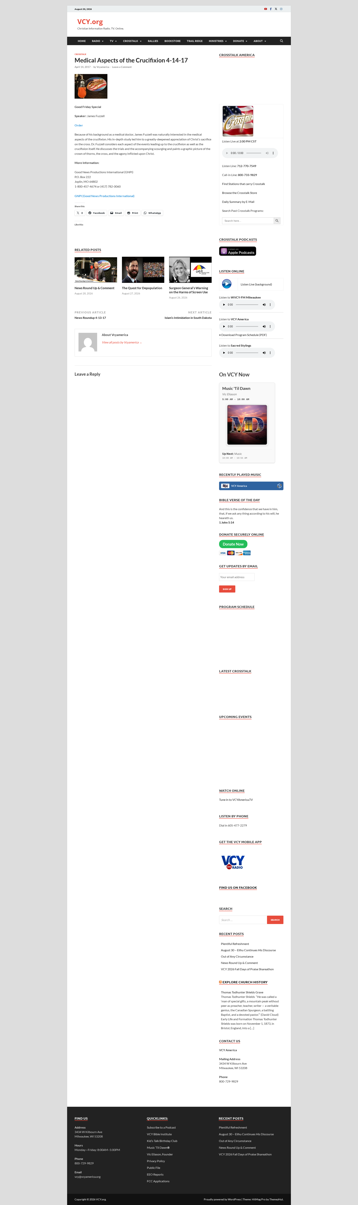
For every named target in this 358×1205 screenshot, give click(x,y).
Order (79, 125)
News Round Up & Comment (94, 288)
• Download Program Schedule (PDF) (243, 335)
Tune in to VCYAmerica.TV (236, 799)
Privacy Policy (156, 1161)
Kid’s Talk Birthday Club (162, 1141)
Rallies (153, 41)
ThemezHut (276, 1199)
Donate (238, 41)
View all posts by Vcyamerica (122, 342)
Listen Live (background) (256, 284)
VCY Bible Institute (159, 1134)
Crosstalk (130, 41)
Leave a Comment (122, 66)
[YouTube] (265, 9)
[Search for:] (251, 920)
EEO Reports (155, 1174)
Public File (153, 1167)
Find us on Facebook (238, 887)
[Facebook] (270, 9)
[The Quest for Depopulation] (143, 271)
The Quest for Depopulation (142, 288)
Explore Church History (245, 982)
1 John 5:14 (226, 522)
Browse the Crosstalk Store (239, 192)
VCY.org (90, 21)
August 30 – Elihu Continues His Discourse (248, 950)
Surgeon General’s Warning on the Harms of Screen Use (188, 290)
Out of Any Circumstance (237, 956)
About (258, 41)
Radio (96, 41)
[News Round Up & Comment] (96, 271)
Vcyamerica (103, 66)
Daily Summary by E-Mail (238, 201)
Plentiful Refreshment (235, 943)
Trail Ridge (194, 41)
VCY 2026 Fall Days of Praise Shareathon (247, 969)
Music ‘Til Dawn (158, 1147)
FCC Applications (158, 1181)
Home (82, 41)
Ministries (216, 41)
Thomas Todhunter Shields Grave (242, 992)
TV (111, 41)
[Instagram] (281, 9)
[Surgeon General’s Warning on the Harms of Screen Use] (190, 271)
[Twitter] (276, 9)
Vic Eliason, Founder (160, 1154)
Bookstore (172, 41)
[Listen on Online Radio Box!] (279, 486)
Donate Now (233, 544)
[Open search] (281, 41)
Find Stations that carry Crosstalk (243, 184)
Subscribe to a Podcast (161, 1127)
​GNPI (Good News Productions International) (104, 196)
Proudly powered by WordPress (222, 1199)
